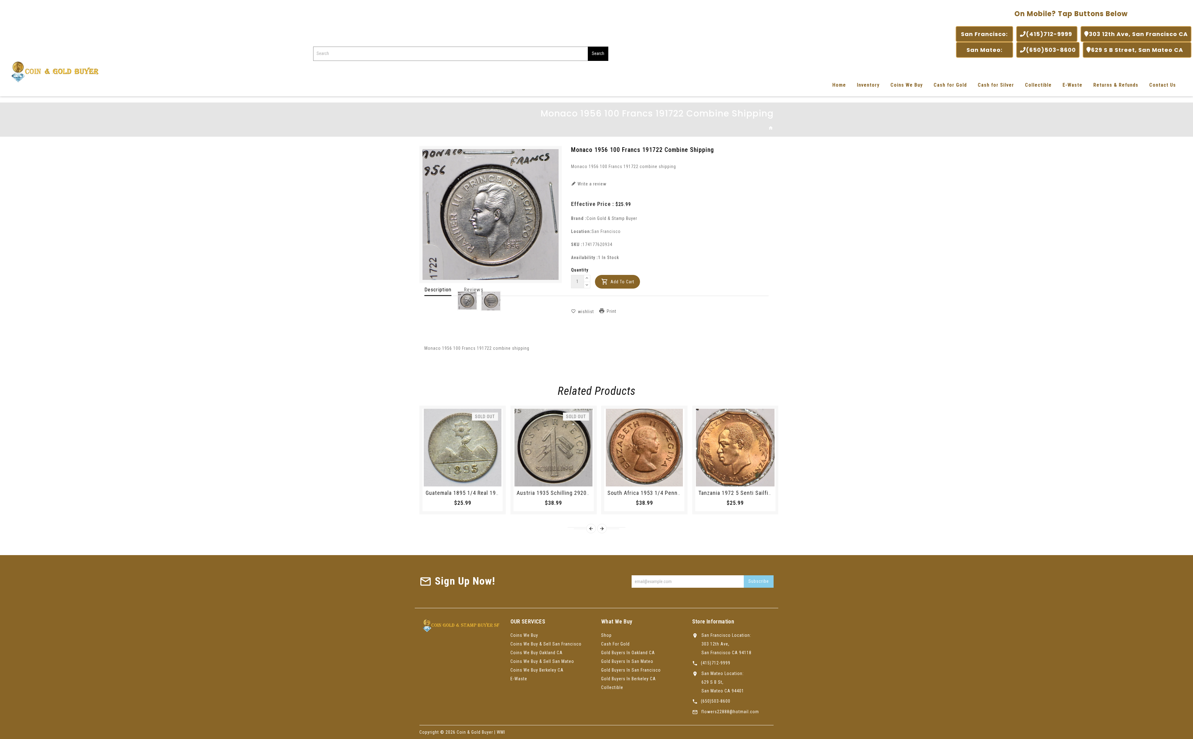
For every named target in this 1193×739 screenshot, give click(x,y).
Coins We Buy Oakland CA (536, 652)
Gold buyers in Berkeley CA (628, 678)
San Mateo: (985, 50)
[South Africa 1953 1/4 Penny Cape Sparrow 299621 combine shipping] (644, 447)
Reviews (473, 289)
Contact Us (1162, 85)
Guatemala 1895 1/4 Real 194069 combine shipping (490, 493)
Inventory (868, 85)
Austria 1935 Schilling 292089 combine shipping (578, 493)
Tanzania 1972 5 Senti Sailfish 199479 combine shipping (770, 493)
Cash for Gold (950, 85)
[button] (587, 278)
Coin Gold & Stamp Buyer (612, 218)
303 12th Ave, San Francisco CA (1138, 34)
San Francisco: (984, 34)
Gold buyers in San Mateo (627, 661)
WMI (501, 732)
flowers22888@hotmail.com (730, 711)
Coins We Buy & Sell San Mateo (542, 661)
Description (437, 289)
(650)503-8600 (1051, 50)
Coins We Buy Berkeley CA (537, 670)
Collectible (1038, 85)
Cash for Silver (996, 85)
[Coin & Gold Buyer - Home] (52, 71)
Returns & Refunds (1115, 85)
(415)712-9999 (1050, 34)
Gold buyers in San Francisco (631, 670)
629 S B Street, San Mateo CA (1139, 50)
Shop (606, 635)
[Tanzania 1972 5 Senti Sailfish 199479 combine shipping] (735, 447)
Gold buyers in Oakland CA (628, 652)
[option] (467, 301)
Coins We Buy (906, 85)
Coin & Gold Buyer (475, 732)
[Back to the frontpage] (771, 128)
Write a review (591, 183)
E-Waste (1072, 85)
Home (839, 85)
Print (611, 311)
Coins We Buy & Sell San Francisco (546, 643)
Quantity (579, 269)
